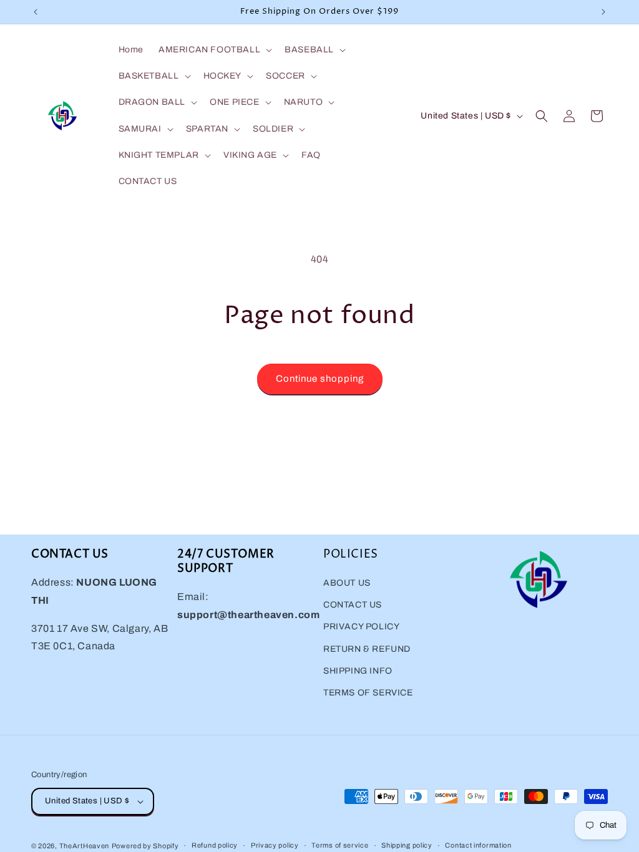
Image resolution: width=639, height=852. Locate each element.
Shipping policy (406, 845)
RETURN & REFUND (367, 649)
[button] (214, 50)
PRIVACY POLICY (361, 626)
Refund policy (215, 845)
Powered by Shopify (145, 846)
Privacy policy (275, 845)
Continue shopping (320, 379)
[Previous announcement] (35, 12)
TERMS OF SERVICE (368, 692)
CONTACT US (352, 604)
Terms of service (339, 845)
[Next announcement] (603, 12)
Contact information (478, 845)
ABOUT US (347, 583)
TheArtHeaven (84, 846)
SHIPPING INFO (358, 670)
